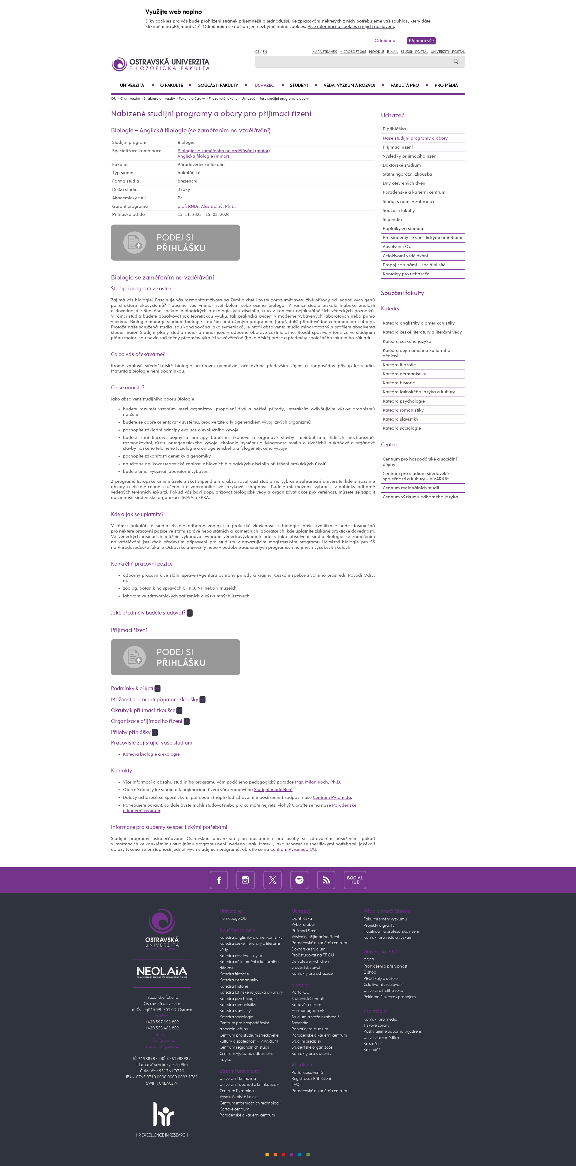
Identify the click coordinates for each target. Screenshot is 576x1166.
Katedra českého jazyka (407, 341)
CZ (257, 52)
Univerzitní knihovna (238, 1079)
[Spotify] (299, 880)
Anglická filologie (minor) (203, 156)
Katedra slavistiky (400, 419)
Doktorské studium (402, 165)
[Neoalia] (162, 972)
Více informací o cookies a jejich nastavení (351, 26)
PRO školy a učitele (381, 979)
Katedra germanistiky (404, 374)
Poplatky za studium (403, 228)
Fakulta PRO (409, 85)
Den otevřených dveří (310, 961)
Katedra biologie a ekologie (151, 754)
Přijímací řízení (398, 147)
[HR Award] (162, 1119)
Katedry (390, 309)
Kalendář (372, 1050)
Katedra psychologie (404, 401)
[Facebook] (219, 880)
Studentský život (306, 967)
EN (264, 52)
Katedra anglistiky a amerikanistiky (419, 323)
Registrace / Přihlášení (311, 1079)
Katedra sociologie (402, 428)
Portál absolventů (307, 1073)
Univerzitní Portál (448, 52)
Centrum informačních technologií (250, 1103)
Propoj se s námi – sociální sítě (414, 265)
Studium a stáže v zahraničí (316, 1017)
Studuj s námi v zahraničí (408, 201)
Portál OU (300, 992)
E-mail (392, 52)
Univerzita (137, 85)
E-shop (370, 972)
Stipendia (392, 219)
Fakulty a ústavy (192, 99)
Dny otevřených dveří (404, 183)
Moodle (376, 52)
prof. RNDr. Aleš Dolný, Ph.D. (207, 206)
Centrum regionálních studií (411, 488)
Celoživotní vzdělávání (405, 256)
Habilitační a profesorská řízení (391, 931)
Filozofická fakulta (223, 99)
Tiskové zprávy (377, 1025)
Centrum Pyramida (332, 797)
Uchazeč (269, 85)
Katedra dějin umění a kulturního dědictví (416, 353)
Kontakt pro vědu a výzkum (388, 937)
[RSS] (326, 880)
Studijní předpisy (306, 1041)
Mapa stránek (324, 52)
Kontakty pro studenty (312, 1054)
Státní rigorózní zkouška (407, 174)
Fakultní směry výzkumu (385, 919)
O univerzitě (130, 99)
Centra (389, 445)
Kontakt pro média (380, 1019)
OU (113, 99)
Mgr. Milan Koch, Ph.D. (318, 782)
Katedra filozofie (399, 365)
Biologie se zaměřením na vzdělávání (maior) (224, 151)
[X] (272, 880)
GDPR (369, 960)
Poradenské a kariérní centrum (414, 192)
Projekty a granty (379, 925)
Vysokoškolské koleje (238, 1097)
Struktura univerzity (159, 99)
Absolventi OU (397, 246)
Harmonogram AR (308, 1011)
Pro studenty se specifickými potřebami (422, 237)
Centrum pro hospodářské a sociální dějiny (420, 462)
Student (304, 85)
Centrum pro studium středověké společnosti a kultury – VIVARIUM (416, 476)
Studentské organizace (312, 1047)
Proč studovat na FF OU (313, 955)
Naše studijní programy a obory (284, 99)
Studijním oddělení (273, 789)
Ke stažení (373, 1044)
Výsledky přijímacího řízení (410, 156)
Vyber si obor (303, 925)
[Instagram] (245, 880)
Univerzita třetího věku (383, 991)
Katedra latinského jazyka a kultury (419, 392)
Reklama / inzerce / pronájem (390, 997)
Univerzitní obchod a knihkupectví (250, 1085)
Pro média (446, 85)
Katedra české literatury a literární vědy (422, 332)
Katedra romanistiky (403, 410)
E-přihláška (394, 129)
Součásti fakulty (222, 85)
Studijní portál (414, 52)
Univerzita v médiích (381, 1038)
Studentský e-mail (308, 999)
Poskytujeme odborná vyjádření (392, 1031)
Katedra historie (399, 383)
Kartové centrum (234, 1109)
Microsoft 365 (353, 52)
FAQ (295, 1085)
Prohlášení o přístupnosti (386, 966)
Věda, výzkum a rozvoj (354, 85)
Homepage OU (233, 919)
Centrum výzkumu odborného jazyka (420, 497)
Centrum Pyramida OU (293, 849)
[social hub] (355, 880)
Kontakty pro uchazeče (406, 274)
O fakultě (176, 85)
